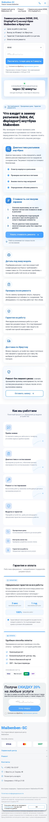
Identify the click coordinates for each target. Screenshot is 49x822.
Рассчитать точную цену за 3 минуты (24, 61)
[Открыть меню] (45, 3)
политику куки (8, 807)
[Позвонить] (39, 3)
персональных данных (31, 66)
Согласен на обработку (22, 713)
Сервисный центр (9, 751)
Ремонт (4, 756)
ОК (36, 807)
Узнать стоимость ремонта (22, 234)
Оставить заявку (22, 393)
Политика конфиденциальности (12, 793)
